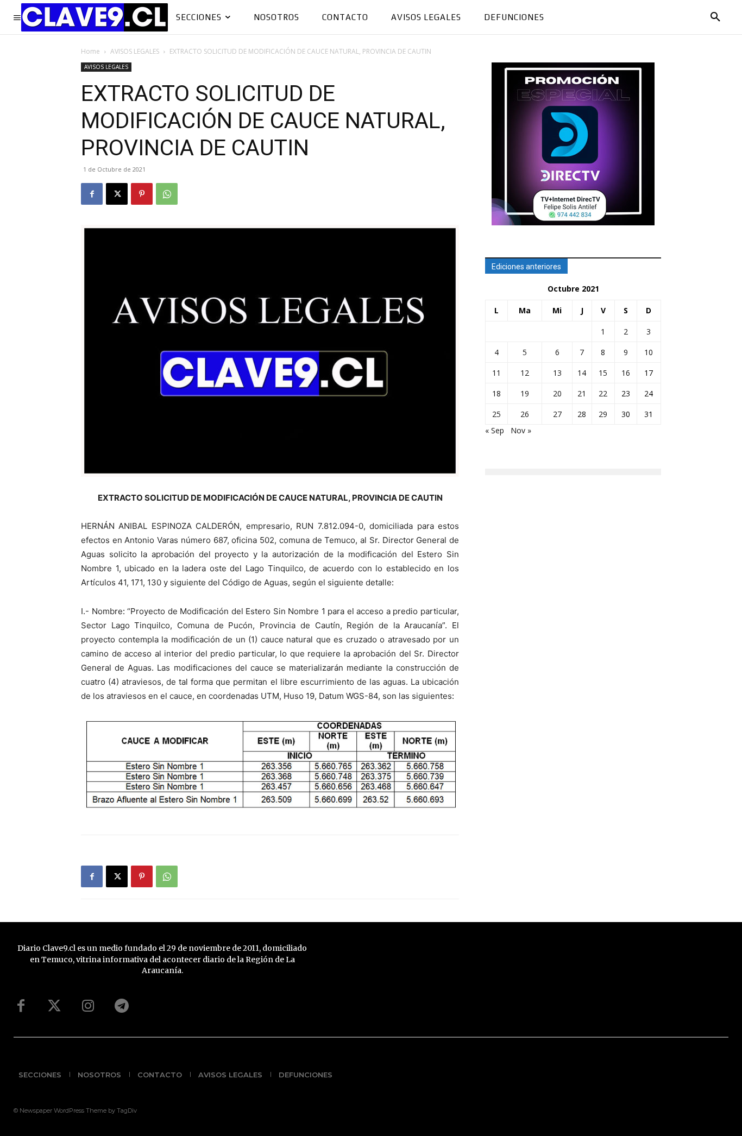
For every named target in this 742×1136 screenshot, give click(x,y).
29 (603, 414)
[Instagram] (88, 1006)
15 (603, 373)
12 (524, 373)
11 (496, 373)
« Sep (494, 430)
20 (557, 393)
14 (581, 373)
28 (581, 414)
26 (524, 414)
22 (603, 393)
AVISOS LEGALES (134, 51)
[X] (117, 194)
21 (581, 393)
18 (496, 393)
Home (90, 51)
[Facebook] (92, 194)
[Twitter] (54, 1006)
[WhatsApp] (167, 194)
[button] (715, 17)
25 (496, 414)
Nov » (521, 430)
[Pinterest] (142, 194)
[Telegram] (122, 1006)
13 (557, 373)
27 (557, 414)
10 (648, 352)
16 (625, 373)
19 (524, 393)
